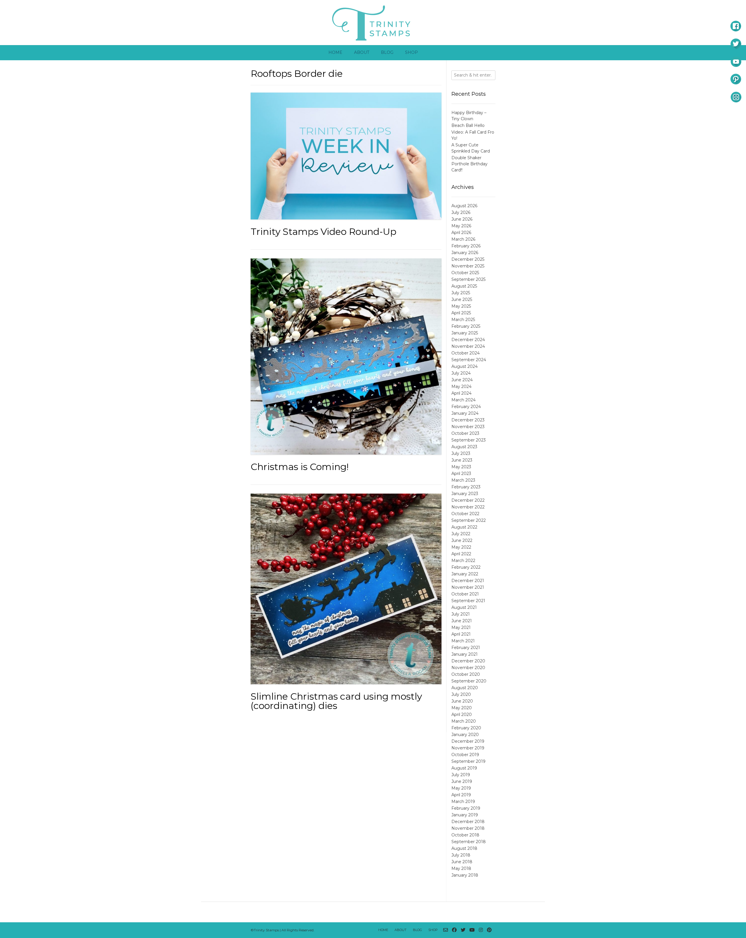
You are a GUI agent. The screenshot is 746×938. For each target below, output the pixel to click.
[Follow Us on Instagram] (480, 930)
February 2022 (466, 567)
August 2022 (464, 527)
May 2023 (461, 466)
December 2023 (468, 420)
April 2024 (461, 393)
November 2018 (468, 828)
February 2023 (466, 487)
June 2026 (461, 219)
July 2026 (460, 212)
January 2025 (464, 333)
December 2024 (468, 339)
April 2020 (461, 714)
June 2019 (461, 781)
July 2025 (460, 292)
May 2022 (461, 547)
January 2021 (464, 654)
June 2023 (461, 460)
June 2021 (461, 620)
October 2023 (465, 433)
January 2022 (464, 574)
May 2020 (461, 707)
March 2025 (463, 319)
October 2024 (465, 353)
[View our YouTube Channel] (472, 930)
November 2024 (468, 346)
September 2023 (468, 440)
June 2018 (461, 861)
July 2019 (460, 774)
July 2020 (461, 694)
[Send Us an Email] (445, 930)
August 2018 (464, 848)
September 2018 (468, 841)
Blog (387, 52)
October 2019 (465, 754)
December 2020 (468, 661)
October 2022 (465, 513)
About (361, 52)
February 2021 (465, 647)
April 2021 (461, 634)
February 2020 (466, 727)
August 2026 (464, 205)
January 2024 (464, 413)
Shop (411, 52)
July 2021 (460, 614)
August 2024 (464, 366)
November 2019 (467, 748)
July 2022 (460, 533)
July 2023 (460, 453)
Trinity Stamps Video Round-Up (323, 231)
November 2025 (467, 266)
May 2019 (461, 788)
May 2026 (461, 225)
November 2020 (468, 667)
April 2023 (461, 473)
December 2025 (467, 259)
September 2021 (468, 600)
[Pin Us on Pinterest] (489, 930)
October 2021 (465, 594)
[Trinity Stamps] (373, 22)
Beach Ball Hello (468, 125)
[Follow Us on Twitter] (463, 930)
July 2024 (461, 373)
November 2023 (468, 426)
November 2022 (468, 507)
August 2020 (464, 687)
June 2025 (461, 299)
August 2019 (464, 768)
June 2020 (462, 701)
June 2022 (461, 540)
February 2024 (466, 406)
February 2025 (465, 326)
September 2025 (468, 279)
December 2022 (468, 500)
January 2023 (464, 493)
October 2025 (465, 272)
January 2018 (464, 875)
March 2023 (463, 480)
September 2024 (468, 359)
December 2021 (467, 580)
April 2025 (461, 312)
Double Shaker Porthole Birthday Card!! (469, 164)
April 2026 (461, 232)
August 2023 (464, 446)
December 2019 (467, 741)
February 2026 (466, 246)
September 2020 (468, 681)
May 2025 (461, 306)
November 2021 (467, 587)
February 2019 (465, 808)
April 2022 (461, 553)
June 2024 (462, 379)
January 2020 (465, 734)
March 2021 (463, 640)
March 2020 (463, 721)
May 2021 (461, 627)
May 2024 (461, 386)
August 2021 (464, 607)
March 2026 (463, 239)
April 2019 (461, 794)
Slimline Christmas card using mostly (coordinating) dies (336, 701)
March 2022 (463, 560)
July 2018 (460, 855)
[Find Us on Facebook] (454, 930)
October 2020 (465, 674)
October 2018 (465, 835)
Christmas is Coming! (300, 466)
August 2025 (464, 286)
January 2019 (464, 815)
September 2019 (468, 761)
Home (335, 52)
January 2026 (464, 252)
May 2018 (461, 868)
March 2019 (463, 801)
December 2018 (468, 821)
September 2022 (468, 520)
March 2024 (463, 399)
